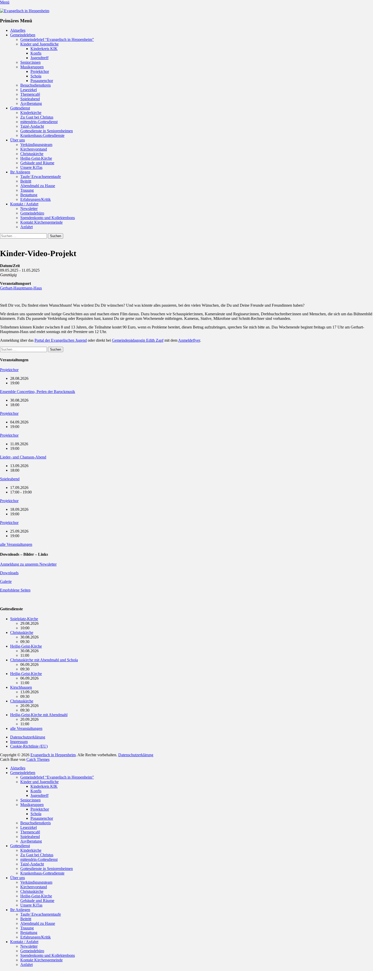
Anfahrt (26, 227)
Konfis (35, 53)
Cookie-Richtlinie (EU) (29, 746)
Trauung (27, 190)
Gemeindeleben (22, 35)
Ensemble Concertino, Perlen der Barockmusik (37, 391)
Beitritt (25, 181)
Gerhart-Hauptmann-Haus (21, 288)
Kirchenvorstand (33, 149)
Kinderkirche (30, 112)
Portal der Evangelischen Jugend (61, 340)
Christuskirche (31, 154)
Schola (35, 76)
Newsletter (29, 208)
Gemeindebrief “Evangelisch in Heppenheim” (57, 39)
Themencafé (30, 94)
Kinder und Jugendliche (39, 44)
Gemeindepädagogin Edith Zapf (137, 340)
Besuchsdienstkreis (35, 85)
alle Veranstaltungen (16, 544)
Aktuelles (17, 30)
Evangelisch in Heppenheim (53, 755)
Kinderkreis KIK (44, 48)
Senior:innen (30, 62)
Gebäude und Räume (37, 163)
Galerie (6, 581)
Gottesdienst (20, 108)
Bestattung (28, 195)
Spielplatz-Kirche (24, 619)
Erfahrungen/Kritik (35, 199)
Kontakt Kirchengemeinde (41, 222)
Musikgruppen (32, 67)
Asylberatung (31, 103)
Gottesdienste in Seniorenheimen (46, 131)
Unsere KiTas (31, 167)
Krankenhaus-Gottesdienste (42, 135)
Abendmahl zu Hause (37, 186)
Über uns (17, 140)
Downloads (9, 573)
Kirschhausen (21, 687)
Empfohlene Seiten (15, 590)
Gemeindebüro (32, 213)
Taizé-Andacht (32, 126)
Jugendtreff (39, 58)
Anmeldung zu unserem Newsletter (28, 564)
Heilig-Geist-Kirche (36, 158)
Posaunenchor (41, 80)
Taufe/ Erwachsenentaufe (40, 176)
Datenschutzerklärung (27, 737)
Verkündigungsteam (36, 144)
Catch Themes (37, 759)
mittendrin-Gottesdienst (39, 122)
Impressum (19, 741)
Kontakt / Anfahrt (24, 204)
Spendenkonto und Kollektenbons (47, 218)
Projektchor (39, 71)
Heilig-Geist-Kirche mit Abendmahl (38, 715)
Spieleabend (30, 99)
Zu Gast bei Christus (36, 117)
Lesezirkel (28, 90)
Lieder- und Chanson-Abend (23, 457)
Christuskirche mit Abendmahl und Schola (44, 660)
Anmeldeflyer (189, 340)
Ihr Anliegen (20, 172)
